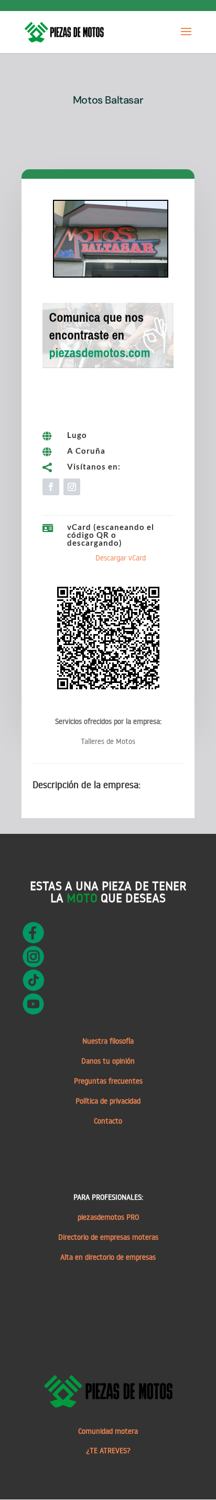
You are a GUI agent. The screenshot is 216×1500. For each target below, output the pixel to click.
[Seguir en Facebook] (50, 486)
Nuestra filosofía (108, 1041)
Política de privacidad (108, 1101)
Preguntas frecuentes (108, 1081)
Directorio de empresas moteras (108, 1237)
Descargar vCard (120, 558)
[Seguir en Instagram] (71, 486)
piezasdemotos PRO (108, 1217)
